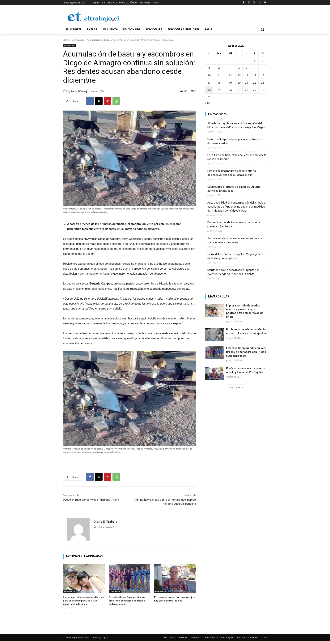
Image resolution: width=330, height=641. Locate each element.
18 (219, 82)
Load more (234, 387)
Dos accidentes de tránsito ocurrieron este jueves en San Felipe (233, 224)
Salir (264, 637)
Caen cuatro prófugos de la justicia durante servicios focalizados (233, 188)
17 (209, 82)
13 (239, 75)
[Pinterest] (107, 101)
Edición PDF (211, 637)
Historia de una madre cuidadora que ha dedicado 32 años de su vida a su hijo (231, 172)
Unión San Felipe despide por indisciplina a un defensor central (234, 141)
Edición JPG (227, 637)
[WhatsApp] (116, 101)
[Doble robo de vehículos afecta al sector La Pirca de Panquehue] (214, 334)
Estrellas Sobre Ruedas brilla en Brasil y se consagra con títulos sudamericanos (127, 600)
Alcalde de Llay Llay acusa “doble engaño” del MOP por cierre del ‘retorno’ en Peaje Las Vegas (236, 125)
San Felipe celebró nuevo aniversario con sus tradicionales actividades (234, 240)
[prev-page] (65, 613)
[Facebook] (243, 3)
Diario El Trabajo (79, 91)
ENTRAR (183, 637)
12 (230, 75)
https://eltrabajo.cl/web (104, 527)
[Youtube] (265, 3)
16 (262, 75)
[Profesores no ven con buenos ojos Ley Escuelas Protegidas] (175, 578)
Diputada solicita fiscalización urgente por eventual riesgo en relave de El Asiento (233, 272)
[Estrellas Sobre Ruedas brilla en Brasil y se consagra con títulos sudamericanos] (129, 578)
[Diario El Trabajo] (65, 91)
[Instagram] (249, 3)
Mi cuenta (196, 637)
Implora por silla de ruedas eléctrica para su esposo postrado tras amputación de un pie (83, 600)
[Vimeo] (259, 3)
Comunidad (78, 39)
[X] (254, 3)
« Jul (207, 103)
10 (209, 75)
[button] (262, 29)
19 (230, 82)
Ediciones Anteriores (248, 637)
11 (219, 75)
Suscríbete (169, 637)
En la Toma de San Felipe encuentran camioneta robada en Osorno (236, 157)
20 (239, 82)
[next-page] (71, 613)
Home (66, 39)
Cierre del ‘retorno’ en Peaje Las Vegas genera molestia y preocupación (235, 256)
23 (262, 82)
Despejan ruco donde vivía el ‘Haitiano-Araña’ (91, 499)
